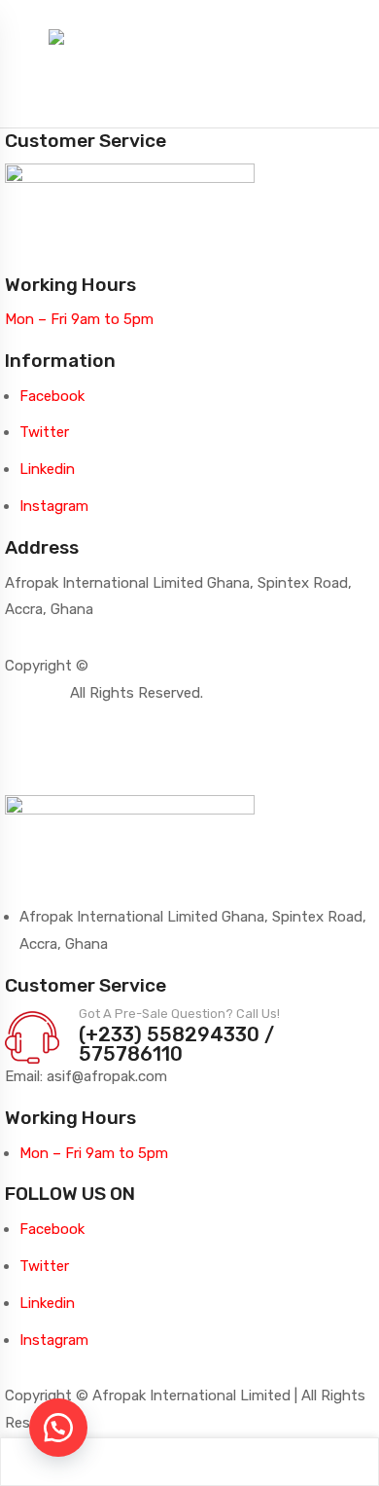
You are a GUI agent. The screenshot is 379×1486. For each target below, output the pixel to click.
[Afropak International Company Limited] (189, 36)
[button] (58, 1427)
